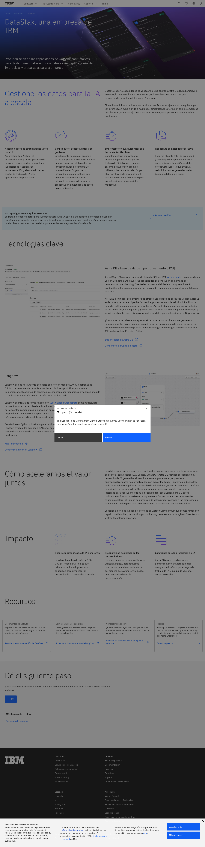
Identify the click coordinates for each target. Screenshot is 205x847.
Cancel (60, 437)
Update (108, 437)
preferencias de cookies (71, 830)
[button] (203, 821)
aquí (145, 833)
